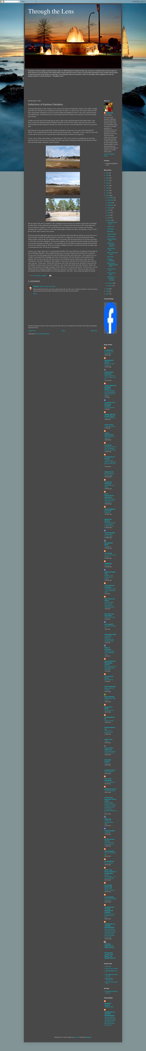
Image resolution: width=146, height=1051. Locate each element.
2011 (107, 193)
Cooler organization (110, 407)
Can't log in (107, 565)
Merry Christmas (109, 679)
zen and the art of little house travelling (110, 404)
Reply (35, 293)
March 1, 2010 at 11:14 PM (47, 286)
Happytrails (109, 113)
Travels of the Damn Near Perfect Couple (110, 799)
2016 (107, 183)
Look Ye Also (108, 739)
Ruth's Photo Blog (110, 686)
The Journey (108, 553)
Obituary (107, 741)
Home (63, 330)
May (108, 215)
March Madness (109, 771)
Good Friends (111, 236)
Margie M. (36, 286)
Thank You (107, 763)
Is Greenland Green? (110, 426)
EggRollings (108, 563)
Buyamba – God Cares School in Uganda (109, 577)
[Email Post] (50, 275)
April (108, 217)
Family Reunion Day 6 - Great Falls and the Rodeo (110, 590)
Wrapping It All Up (109, 1006)
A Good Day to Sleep (111, 273)
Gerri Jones (107, 301)
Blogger (89, 1037)
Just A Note (107, 832)
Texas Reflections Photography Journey (110, 663)
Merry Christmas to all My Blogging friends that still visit (110, 668)
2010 (107, 195)
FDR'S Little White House (112, 253)
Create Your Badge (109, 335)
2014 (107, 185)
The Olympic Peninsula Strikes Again (109, 822)
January (109, 286)
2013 (107, 188)
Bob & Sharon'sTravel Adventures (109, 495)
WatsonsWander (110, 697)
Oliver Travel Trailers (112, 968)
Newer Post (32, 330)
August (109, 208)
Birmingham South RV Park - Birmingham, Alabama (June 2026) (110, 448)
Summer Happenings (110, 417)
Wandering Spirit (110, 831)
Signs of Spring (111, 234)
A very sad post (109, 863)
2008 (107, 291)
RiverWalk (110, 231)
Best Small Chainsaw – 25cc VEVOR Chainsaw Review (110, 524)
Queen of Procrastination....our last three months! (110, 876)
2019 (107, 175)
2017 (107, 180)
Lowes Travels (109, 425)
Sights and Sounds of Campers (111, 244)
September (110, 205)
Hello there (107, 512)
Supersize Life (109, 472)
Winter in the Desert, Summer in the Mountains (110, 871)
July (108, 210)
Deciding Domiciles (111, 260)
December (110, 197)
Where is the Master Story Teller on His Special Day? (110, 500)
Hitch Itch (108, 966)
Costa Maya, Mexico (110, 790)
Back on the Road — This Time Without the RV (110, 377)
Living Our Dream (110, 770)
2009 (107, 289)
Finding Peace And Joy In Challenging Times (109, 652)
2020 (107, 173)
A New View (110, 226)
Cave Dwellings (109, 897)
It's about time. (109, 350)
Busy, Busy (110, 256)
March (109, 220)
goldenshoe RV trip (110, 789)
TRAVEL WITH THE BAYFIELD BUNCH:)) (110, 387)
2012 (107, 190)
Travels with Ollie (110, 533)
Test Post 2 (107, 546)
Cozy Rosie (108, 445)
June (109, 212)
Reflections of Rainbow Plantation (111, 278)
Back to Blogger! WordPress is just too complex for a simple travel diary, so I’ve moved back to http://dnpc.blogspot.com (110, 807)
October (109, 202)
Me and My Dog (109, 861)
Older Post (94, 330)
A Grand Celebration (110, 782)
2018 (107, 178)
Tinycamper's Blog (110, 634)
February (110, 283)
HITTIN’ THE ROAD (110, 617)
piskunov (76, 1037)
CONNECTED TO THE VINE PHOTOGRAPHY (110, 925)
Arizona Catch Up (109, 710)
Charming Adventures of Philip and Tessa (109, 945)
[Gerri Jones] (110, 333)
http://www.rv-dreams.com (109, 979)
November (110, 200)
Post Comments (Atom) (42, 334)
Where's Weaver (110, 851)
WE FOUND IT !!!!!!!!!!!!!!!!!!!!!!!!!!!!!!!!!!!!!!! (112, 265)
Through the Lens (51, 11)
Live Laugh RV (109, 624)
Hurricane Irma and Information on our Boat (110, 915)
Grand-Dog (110, 229)
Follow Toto (108, 819)
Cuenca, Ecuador (109, 720)
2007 (107, 294)
